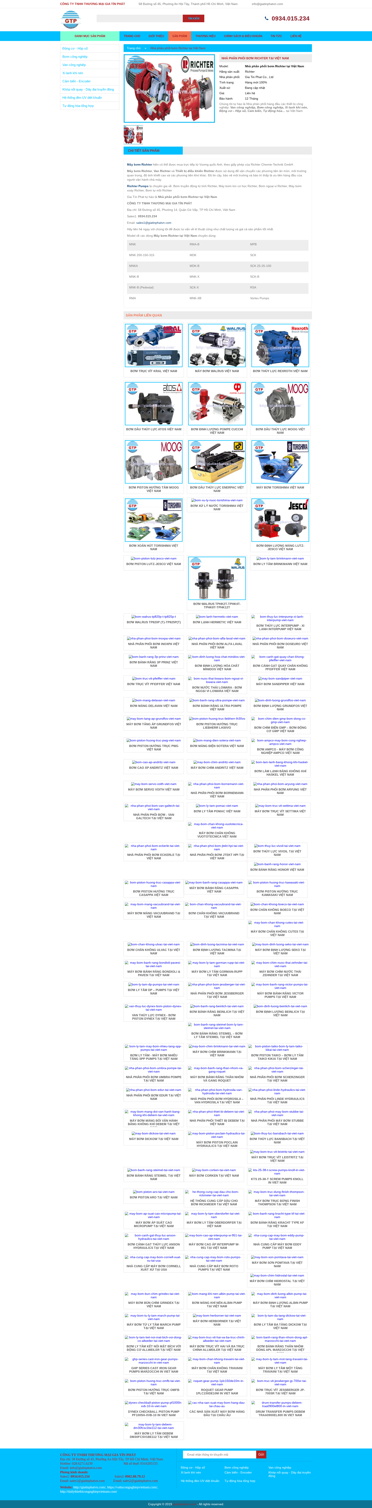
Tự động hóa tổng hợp (78, 106)
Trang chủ (132, 36)
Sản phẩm (179, 36)
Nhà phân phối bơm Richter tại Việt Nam (178, 48)
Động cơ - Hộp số (75, 48)
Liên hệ (296, 36)
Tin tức (276, 36)
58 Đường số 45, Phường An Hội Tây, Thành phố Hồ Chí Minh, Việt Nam (188, 4)
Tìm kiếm (193, 18)
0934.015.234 (291, 18)
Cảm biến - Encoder (76, 81)
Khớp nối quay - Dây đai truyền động (88, 89)
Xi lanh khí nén (72, 73)
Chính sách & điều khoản (243, 36)
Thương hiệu (205, 36)
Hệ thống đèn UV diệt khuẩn (82, 97)
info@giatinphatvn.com (267, 4)
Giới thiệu (156, 36)
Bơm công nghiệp (74, 56)
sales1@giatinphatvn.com (153, 222)
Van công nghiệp (74, 65)
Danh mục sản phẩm (90, 36)
